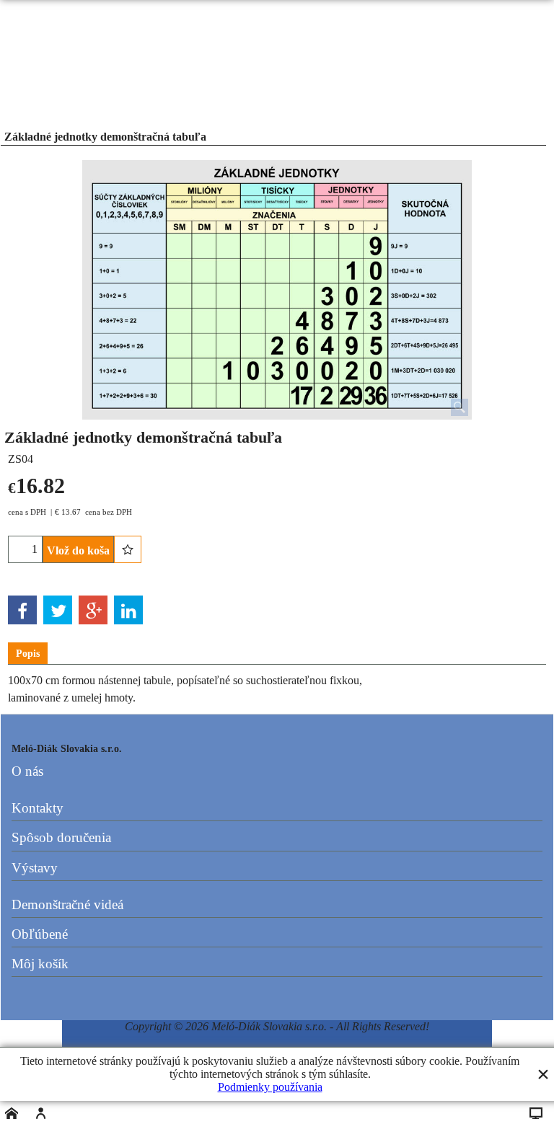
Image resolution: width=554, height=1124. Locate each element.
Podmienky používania (270, 1087)
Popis (28, 653)
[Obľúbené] (128, 549)
